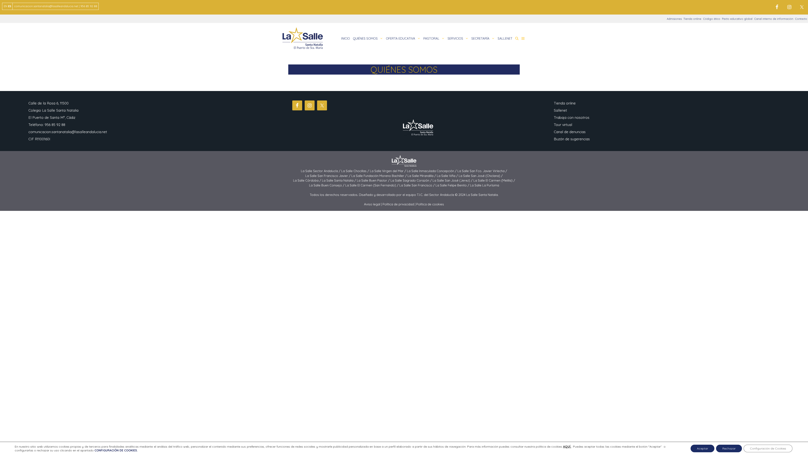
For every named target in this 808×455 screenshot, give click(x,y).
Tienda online (692, 18)
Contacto (801, 18)
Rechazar (729, 448)
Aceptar (702, 448)
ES (9, 6)
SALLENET (505, 38)
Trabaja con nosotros (571, 117)
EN (5, 6)
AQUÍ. (567, 446)
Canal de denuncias (570, 132)
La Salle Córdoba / (307, 180)
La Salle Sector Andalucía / (321, 171)
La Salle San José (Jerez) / (453, 180)
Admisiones (674, 18)
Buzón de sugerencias (572, 139)
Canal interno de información (773, 18)
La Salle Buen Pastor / (374, 180)
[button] (517, 38)
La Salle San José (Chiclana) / (481, 176)
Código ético (711, 18)
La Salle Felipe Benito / (453, 185)
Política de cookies (430, 204)
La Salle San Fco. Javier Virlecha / (482, 171)
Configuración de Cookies (768, 448)
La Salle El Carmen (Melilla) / (494, 180)
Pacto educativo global (737, 18)
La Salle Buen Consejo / (327, 185)
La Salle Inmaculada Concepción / (432, 171)
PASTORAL (431, 38)
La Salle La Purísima (484, 185)
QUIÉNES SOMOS (365, 38)
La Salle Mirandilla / (422, 176)
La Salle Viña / (448, 176)
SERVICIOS (455, 38)
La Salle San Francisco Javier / (328, 176)
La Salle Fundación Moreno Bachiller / (379, 176)
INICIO (345, 38)
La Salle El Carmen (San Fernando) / (372, 185)
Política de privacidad (398, 204)
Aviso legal (372, 204)
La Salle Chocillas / (355, 171)
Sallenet (560, 110)
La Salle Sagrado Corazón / (412, 180)
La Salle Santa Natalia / (339, 180)
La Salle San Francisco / (417, 185)
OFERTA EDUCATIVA (400, 38)
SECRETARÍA (480, 38)
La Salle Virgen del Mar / (388, 171)
